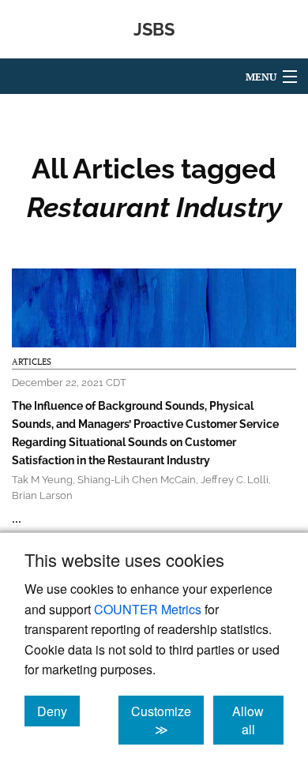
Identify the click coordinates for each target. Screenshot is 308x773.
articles (31, 361)
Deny (58, 710)
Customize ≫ (167, 720)
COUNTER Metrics (147, 609)
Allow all (258, 720)
